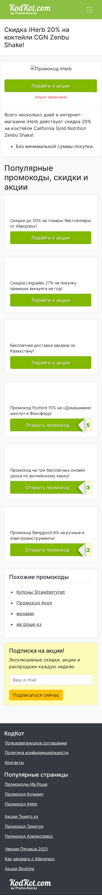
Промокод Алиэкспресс (29, 836)
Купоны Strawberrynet (40, 592)
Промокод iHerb (21, 804)
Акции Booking (19, 868)
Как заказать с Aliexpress (30, 858)
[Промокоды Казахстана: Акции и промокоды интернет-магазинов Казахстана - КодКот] (30, 884)
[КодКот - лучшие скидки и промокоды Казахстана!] (30, 9)
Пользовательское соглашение (36, 743)
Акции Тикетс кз (21, 816)
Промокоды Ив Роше (26, 784)
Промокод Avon (34, 603)
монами (25, 613)
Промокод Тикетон (24, 826)
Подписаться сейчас (36, 695)
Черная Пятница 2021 (26, 848)
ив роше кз (28, 624)
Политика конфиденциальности (37, 752)
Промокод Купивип (24, 794)
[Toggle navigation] (89, 9)
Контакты (14, 762)
